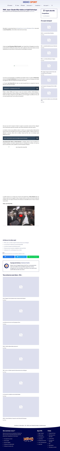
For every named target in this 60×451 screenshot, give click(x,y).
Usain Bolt (40, 444)
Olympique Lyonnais (52, 447)
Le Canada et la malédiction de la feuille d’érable (11, 394)
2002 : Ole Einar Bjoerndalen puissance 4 (10, 346)
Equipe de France (52, 433)
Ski (4, 252)
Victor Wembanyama (42, 442)
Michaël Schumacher (42, 440)
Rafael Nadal (40, 435)
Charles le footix (25, 263)
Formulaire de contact (8, 438)
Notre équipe (6, 440)
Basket (23, 5)
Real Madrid (51, 445)
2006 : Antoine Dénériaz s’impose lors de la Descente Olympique (14, 418)
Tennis (17, 5)
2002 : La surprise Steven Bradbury (47, 33)
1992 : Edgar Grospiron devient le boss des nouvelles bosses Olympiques (48, 72)
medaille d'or (20, 253)
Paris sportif (46, 5)
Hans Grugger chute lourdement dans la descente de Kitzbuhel (14, 298)
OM (49, 443)
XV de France (51, 438)
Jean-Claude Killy (15, 253)
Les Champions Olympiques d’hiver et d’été (48, 86)
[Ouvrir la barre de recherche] (52, 5)
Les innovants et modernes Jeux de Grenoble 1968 (49, 99)
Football (10, 5)
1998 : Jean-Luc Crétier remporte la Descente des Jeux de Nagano (15, 370)
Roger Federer (41, 433)
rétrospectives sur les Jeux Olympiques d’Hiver (25, 28)
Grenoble (8, 253)
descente (5, 253)
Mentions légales (7, 442)
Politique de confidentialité (9, 444)
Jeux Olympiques (46, 15)
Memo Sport (21, 425)
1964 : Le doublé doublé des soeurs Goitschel (49, 45)
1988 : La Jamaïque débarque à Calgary (48, 58)
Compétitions (37, 5)
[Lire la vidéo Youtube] (21, 216)
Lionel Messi (40, 438)
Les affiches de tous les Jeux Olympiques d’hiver (11, 322)
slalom (23, 253)
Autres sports (29, 5)
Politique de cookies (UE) (8, 446)
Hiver (11, 253)
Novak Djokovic (41, 436)
